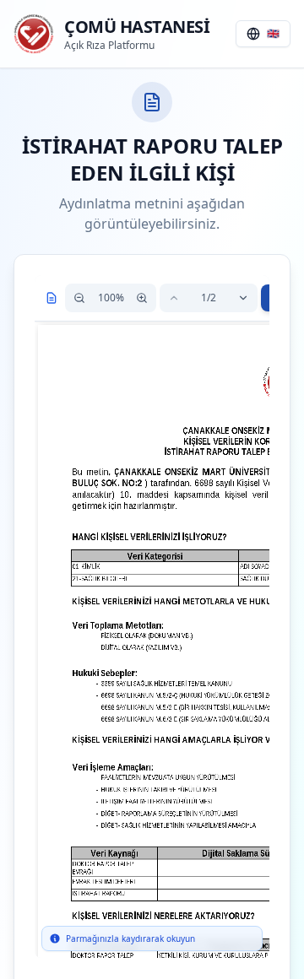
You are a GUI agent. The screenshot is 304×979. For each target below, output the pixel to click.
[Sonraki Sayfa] (243, 298)
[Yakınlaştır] (142, 298)
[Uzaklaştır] (79, 298)
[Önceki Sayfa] (174, 298)
